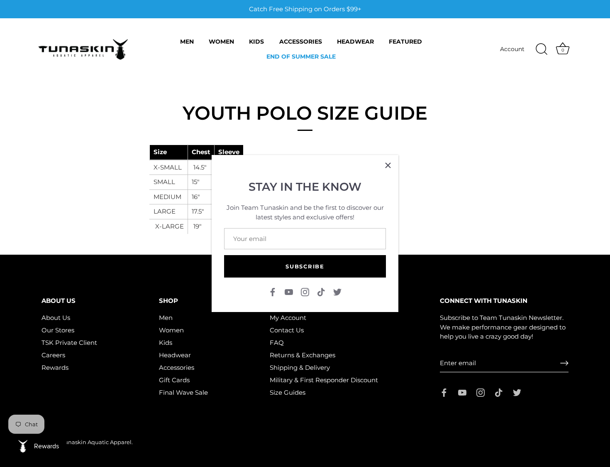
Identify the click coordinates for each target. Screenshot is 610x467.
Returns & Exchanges (302, 355)
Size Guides (287, 392)
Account (512, 49)
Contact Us (287, 330)
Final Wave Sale (183, 392)
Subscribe (304, 266)
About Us (55, 318)
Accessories (300, 41)
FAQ (277, 343)
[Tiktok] (321, 291)
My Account (288, 318)
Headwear (355, 41)
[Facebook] (272, 291)
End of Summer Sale (301, 56)
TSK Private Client (69, 343)
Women (221, 41)
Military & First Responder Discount (324, 380)
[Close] (388, 165)
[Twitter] (337, 291)
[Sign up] (564, 363)
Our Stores (57, 330)
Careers (53, 355)
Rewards (54, 367)
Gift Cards (174, 380)
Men (187, 41)
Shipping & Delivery (300, 367)
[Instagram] (305, 291)
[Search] (541, 49)
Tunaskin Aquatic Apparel (96, 442)
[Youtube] (289, 291)
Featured (405, 41)
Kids (256, 41)
